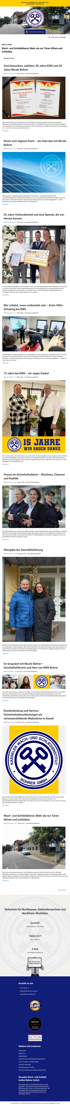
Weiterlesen (5, 130)
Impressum (22, 1053)
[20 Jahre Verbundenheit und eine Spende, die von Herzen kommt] (33, 254)
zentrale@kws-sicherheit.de (35, 4)
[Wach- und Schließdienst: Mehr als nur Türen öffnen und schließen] (33, 847)
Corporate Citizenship (25, 1064)
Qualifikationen (23, 1056)
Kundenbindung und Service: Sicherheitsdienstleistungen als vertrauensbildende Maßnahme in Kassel (29, 714)
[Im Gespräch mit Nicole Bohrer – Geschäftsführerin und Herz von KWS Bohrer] (33, 681)
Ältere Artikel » (62, 890)
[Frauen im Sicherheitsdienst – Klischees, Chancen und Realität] (33, 506)
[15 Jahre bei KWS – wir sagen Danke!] (33, 416)
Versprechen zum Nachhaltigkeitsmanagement (32, 1059)
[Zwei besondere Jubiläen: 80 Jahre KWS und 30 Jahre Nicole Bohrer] (33, 98)
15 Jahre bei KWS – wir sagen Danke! (26, 373)
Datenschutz (22, 1050)
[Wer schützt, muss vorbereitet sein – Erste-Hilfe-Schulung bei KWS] (33, 333)
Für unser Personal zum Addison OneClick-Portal (32, 1070)
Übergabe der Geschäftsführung (23, 549)
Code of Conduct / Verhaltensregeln (29, 1062)
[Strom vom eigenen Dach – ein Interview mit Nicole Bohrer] (33, 172)
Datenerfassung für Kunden (26, 1067)
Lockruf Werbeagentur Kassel (52, 1103)
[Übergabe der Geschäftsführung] (33, 599)
